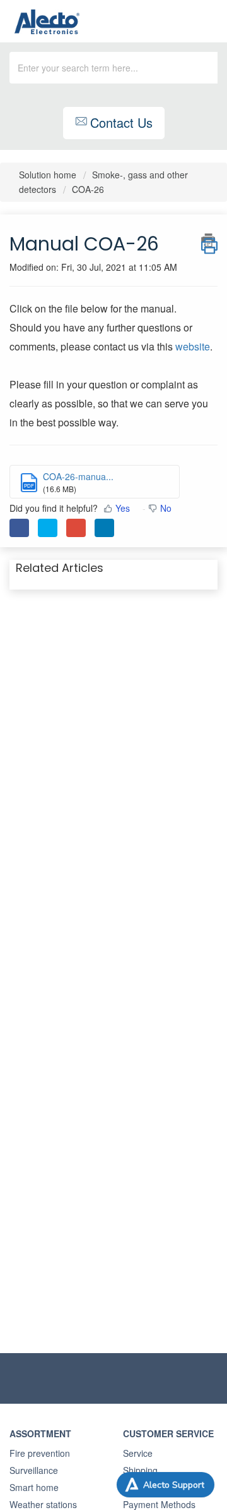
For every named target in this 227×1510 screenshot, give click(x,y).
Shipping (140, 1470)
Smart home (34, 1487)
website (192, 346)
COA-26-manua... (78, 476)
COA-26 (88, 189)
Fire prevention (39, 1453)
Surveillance (33, 1470)
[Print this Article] (209, 240)
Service (138, 1453)
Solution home (49, 174)
